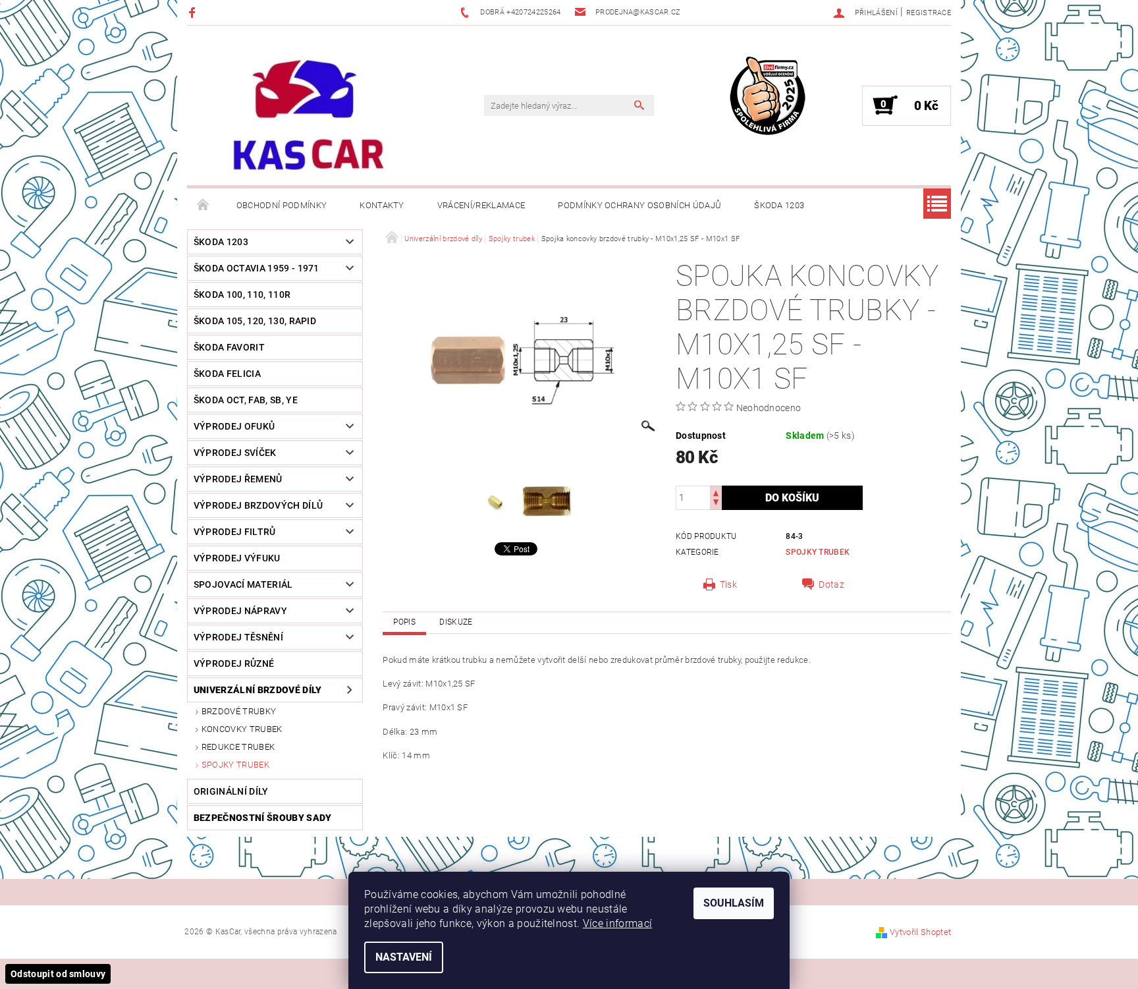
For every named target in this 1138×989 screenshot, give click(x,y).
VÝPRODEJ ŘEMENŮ (238, 479)
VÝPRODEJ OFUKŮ (234, 426)
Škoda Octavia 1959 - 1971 (256, 268)
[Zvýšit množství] (716, 492)
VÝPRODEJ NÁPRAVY (240, 611)
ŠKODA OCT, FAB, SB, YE (246, 400)
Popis (404, 622)
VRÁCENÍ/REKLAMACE (481, 205)
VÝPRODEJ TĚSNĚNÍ (238, 637)
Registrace (928, 13)
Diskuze (455, 622)
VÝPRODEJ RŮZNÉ (234, 663)
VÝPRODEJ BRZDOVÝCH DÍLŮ (258, 505)
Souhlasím (733, 903)
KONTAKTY (382, 205)
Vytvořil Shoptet (920, 932)
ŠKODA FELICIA (227, 373)
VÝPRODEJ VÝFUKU (237, 558)
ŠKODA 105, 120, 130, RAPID (255, 321)
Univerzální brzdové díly (258, 690)
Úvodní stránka (203, 205)
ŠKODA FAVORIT (229, 347)
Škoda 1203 (779, 205)
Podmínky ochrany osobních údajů (639, 205)
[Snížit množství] (716, 503)
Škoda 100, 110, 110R (242, 294)
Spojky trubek (235, 765)
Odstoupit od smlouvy (58, 974)
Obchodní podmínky (281, 205)
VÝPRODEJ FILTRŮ (235, 531)
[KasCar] (308, 116)
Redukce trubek (238, 747)
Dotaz (831, 584)
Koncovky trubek (242, 729)
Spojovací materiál (243, 584)
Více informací (617, 923)
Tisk (728, 584)
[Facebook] (194, 12)
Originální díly (231, 791)
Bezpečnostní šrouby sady (263, 817)
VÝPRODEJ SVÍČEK (235, 452)
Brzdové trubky (239, 711)
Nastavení (403, 957)
